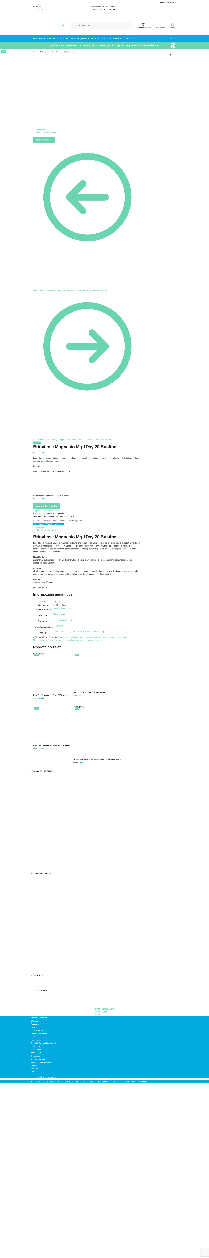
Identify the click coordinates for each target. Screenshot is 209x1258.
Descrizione (41, 130)
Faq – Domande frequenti (41, 1062)
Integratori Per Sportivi (117, 637)
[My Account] (63, 26)
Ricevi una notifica (51, 703)
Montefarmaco (59, 614)
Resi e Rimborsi (37, 1040)
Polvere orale (59, 626)
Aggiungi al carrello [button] (92, 703)
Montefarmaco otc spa (62, 608)
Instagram (35, 1069)
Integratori (102, 637)
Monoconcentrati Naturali (44, 640)
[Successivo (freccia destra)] (2, 1163)
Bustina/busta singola (62, 620)
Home (35, 52)
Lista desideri (160, 27)
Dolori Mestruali (94, 632)
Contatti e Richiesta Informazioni (43, 1043)
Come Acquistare (37, 1030)
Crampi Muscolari (78, 632)
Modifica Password (38, 1059)
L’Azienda (34, 1021)
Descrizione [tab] (41, 527)
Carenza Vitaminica (61, 632)
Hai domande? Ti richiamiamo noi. (49, 524)
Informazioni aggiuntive (46, 133)
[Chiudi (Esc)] (6, 1160)
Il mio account (36, 1056)
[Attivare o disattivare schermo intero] (2, 1160)
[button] (173, 47)
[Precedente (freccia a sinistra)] (0, 1163)
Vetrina (43, 52)
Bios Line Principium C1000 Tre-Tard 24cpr (51, 746)
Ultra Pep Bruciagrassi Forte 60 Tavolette (50, 695)
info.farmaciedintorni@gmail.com (43, 1077)
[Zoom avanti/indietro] (0, 1160)
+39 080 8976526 (40, 9)
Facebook (34, 1066)
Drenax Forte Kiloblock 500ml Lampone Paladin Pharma (97, 759)
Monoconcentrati (63, 640)
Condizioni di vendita (39, 1034)
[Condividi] (4, 1160)
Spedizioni (35, 1037)
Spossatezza (107, 632)
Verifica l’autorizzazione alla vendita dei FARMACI (104, 1012)
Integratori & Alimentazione (83, 640)
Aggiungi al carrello (44, 140)
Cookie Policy (36, 1049)
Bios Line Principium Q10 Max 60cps (89, 692)
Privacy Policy (36, 1046)
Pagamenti (35, 1024)
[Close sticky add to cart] (34, 474)
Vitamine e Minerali (88, 637)
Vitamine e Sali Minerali (68, 637)
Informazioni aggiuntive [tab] (46, 530)
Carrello (172, 27)
